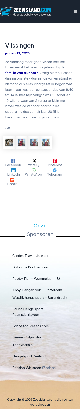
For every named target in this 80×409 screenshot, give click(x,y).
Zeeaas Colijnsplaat (27, 337)
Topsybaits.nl (22, 345)
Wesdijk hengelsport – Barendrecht (39, 298)
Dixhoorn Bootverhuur (30, 267)
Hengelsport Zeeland (29, 356)
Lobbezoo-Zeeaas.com (30, 326)
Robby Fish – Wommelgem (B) (36, 279)
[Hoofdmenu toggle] (75, 11)
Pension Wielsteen (26, 368)
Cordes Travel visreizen (30, 256)
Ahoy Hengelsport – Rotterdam (37, 290)
